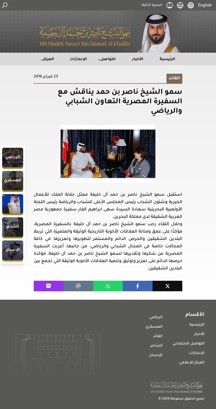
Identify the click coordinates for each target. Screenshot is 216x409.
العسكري (154, 327)
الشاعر (156, 346)
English (205, 5)
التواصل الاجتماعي (188, 344)
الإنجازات (196, 353)
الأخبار (199, 334)
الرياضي (156, 318)
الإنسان (156, 355)
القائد (158, 336)
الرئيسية (196, 325)
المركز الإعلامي (191, 363)
